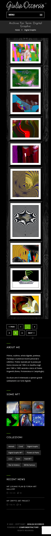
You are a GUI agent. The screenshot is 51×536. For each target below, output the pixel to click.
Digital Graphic (30, 30)
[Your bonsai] (22, 278)
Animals (11, 446)
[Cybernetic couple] (22, 52)
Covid (21, 446)
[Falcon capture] (22, 303)
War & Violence (13, 465)
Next (30, 333)
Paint (18, 459)
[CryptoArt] (25, 6)
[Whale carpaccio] (22, 253)
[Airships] (22, 102)
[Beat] (22, 183)
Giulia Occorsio (35, 524)
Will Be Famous (29, 465)
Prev (12, 327)
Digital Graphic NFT (15, 453)
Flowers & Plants (33, 453)
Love (10, 459)
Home (17, 30)
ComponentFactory (29, 527)
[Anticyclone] (22, 220)
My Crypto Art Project (18, 501)
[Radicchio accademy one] (22, 153)
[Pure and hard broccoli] (22, 77)
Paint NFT (27, 459)
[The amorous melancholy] (22, 128)
